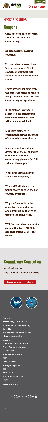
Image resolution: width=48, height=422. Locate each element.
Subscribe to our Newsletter (20, 282)
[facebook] (13, 397)
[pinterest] (27, 397)
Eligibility (7, 329)
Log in (5, 407)
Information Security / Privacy (17, 332)
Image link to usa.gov (16, 305)
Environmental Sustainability (17, 325)
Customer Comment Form (15, 343)
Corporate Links (10, 384)
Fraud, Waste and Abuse (14, 347)
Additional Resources (13, 376)
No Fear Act (8, 350)
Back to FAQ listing (16, 19)
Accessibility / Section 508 (15, 321)
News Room (8, 372)
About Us (7, 318)
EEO (4, 369)
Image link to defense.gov (32, 305)
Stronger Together (11, 365)
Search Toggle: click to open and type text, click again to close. (41, 13)
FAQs (5, 379)
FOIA (5, 358)
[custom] (36, 397)
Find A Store (38, 6)
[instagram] (18, 397)
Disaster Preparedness (13, 336)
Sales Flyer (40, 1)
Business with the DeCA (14, 354)
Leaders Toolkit (10, 361)
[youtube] (32, 397)
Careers (6, 340)
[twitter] (22, 397)
